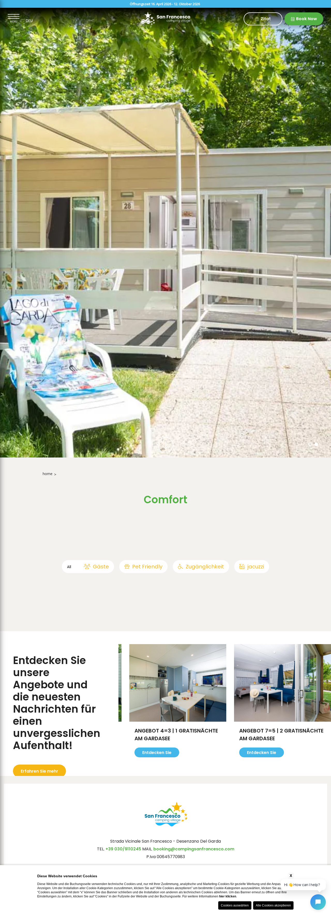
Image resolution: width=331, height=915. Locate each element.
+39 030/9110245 (124, 849)
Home (47, 473)
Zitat (266, 19)
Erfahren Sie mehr (39, 771)
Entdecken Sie (145, 760)
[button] (310, 444)
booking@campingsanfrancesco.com (193, 849)
